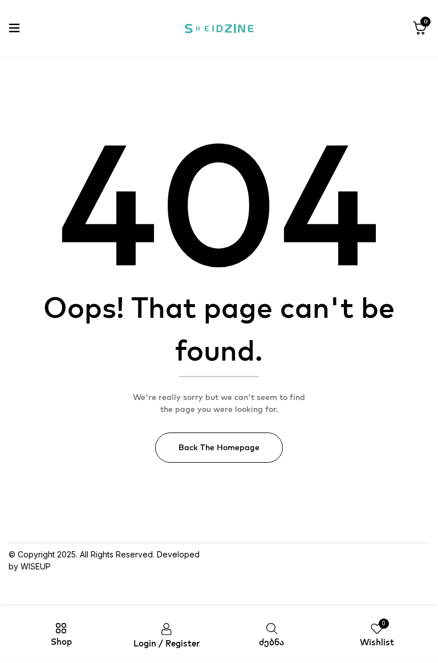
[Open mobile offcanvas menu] (14, 28)
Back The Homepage (219, 447)
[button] (420, 28)
